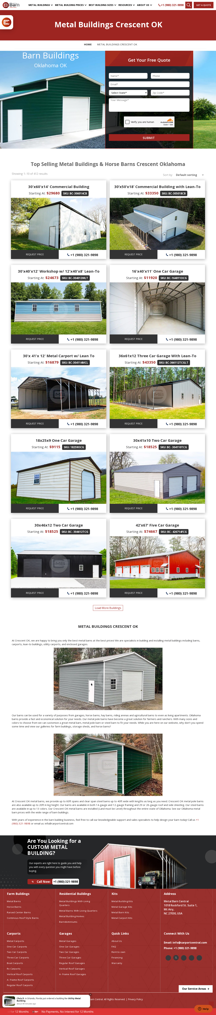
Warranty (117, 963)
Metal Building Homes (71, 916)
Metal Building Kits (122, 901)
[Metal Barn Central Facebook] (168, 958)
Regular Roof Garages (72, 963)
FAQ (114, 946)
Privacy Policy (135, 999)
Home (88, 44)
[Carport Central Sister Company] (6, 22)
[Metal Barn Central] (11, 5)
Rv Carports (14, 968)
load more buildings (108, 608)
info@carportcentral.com (190, 942)
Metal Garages (67, 941)
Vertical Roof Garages (72, 968)
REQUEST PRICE (35, 254)
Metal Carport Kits (122, 917)
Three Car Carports (18, 957)
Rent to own (118, 952)
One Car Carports (17, 946)
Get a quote (203, 5)
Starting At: (37, 193)
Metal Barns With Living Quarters (78, 910)
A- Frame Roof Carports (20, 979)
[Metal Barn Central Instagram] (183, 958)
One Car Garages (69, 946)
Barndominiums (68, 921)
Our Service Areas (194, 989)
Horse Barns (14, 906)
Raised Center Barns (19, 912)
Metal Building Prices (69, 5)
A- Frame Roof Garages (72, 974)
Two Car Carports (17, 952)
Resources (125, 5)
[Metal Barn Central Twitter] (176, 957)
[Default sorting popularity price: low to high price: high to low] (188, 175)
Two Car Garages (69, 952)
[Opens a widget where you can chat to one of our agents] (203, 1009)
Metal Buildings (39, 5)
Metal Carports (15, 941)
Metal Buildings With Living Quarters (74, 903)
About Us (143, 5)
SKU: (66, 193)
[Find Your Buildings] (188, 5)
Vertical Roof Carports (20, 974)
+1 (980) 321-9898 (172, 5)
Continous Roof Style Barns (23, 917)
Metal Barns (14, 901)
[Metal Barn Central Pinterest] (191, 958)
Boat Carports (15, 963)
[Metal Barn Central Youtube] (199, 958)
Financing (117, 957)
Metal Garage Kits (122, 906)
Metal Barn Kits (120, 912)
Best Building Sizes (101, 5)
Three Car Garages (70, 957)
